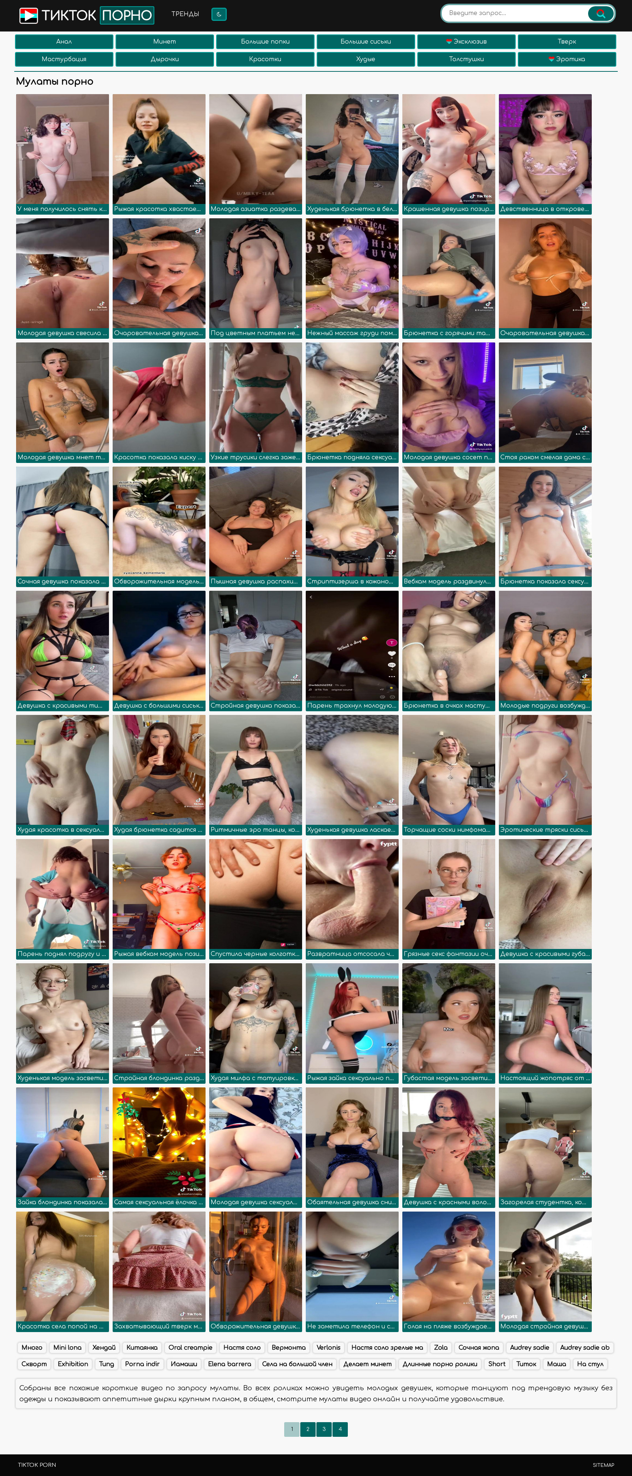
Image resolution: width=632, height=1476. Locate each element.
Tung (106, 1364)
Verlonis (329, 1348)
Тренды (185, 14)
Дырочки (165, 59)
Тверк (567, 41)
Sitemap (603, 1465)
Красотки (265, 59)
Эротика (569, 59)
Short (496, 1364)
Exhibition (73, 1364)
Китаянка (142, 1348)
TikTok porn (37, 1465)
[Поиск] (601, 13)
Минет (164, 41)
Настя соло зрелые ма (387, 1348)
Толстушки (466, 59)
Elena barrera (229, 1364)
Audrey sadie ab (585, 1348)
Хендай (104, 1348)
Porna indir (142, 1364)
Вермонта (289, 1348)
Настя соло (242, 1348)
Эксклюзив (469, 41)
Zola (441, 1348)
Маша (556, 1364)
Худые (365, 59)
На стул (590, 1364)
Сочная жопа (479, 1348)
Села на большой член (297, 1364)
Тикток (95, 16)
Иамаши (184, 1364)
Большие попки (265, 41)
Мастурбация (64, 59)
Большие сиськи (366, 41)
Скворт (34, 1364)
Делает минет (367, 1364)
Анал (64, 41)
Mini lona (67, 1348)
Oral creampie (190, 1348)
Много (32, 1348)
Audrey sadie (529, 1348)
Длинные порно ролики (440, 1364)
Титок (526, 1364)
